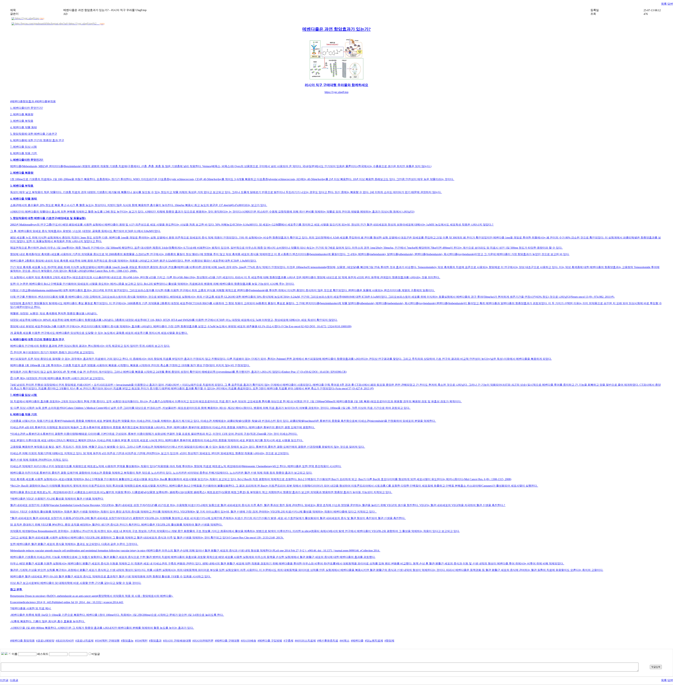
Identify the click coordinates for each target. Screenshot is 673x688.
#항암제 (389, 640)
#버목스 (344, 640)
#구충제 (288, 640)
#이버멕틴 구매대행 (107, 640)
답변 (670, 3)
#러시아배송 (248, 640)
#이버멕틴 (141, 640)
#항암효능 (127, 640)
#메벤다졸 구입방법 (270, 640)
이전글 (4, 680)
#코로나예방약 (45, 640)
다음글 (14, 680)
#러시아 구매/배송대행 (177, 640)
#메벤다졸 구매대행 (227, 640)
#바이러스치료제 (305, 640)
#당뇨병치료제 (374, 640)
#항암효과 (155, 640)
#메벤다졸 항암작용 (22, 640)
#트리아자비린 (65, 640)
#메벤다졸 (357, 640)
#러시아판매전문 (202, 640)
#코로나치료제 (84, 640)
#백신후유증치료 (327, 640)
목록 (664, 3)
